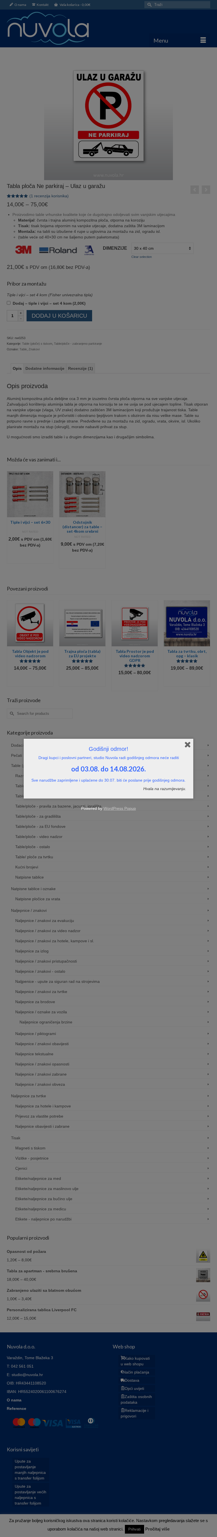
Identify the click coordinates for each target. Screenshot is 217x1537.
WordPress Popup (119, 808)
